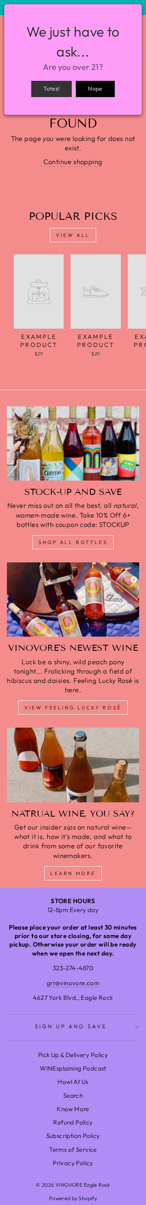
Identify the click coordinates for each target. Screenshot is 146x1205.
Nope (95, 88)
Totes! (51, 88)
